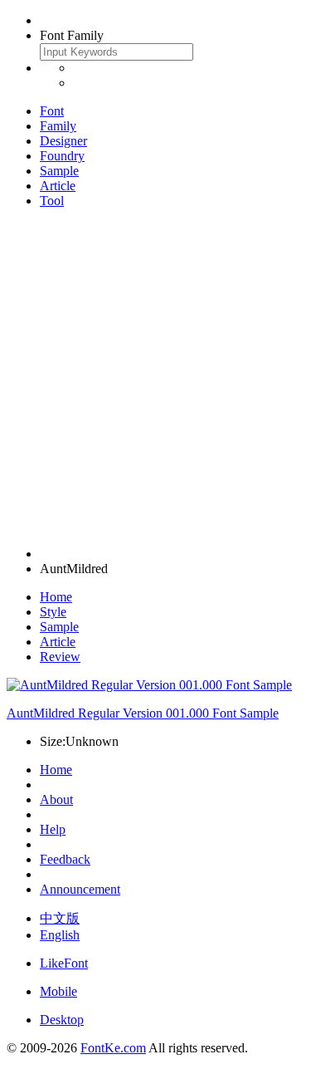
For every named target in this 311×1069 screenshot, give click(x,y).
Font (52, 111)
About (56, 799)
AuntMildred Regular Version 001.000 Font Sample (143, 713)
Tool (52, 201)
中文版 (60, 918)
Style (53, 612)
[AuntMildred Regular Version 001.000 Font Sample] (149, 685)
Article (57, 186)
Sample (59, 171)
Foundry (62, 156)
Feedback (65, 859)
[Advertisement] (155, 377)
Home (56, 597)
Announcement (80, 889)
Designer (63, 141)
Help (53, 829)
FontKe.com (113, 1048)
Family (58, 126)
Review (60, 657)
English (60, 935)
